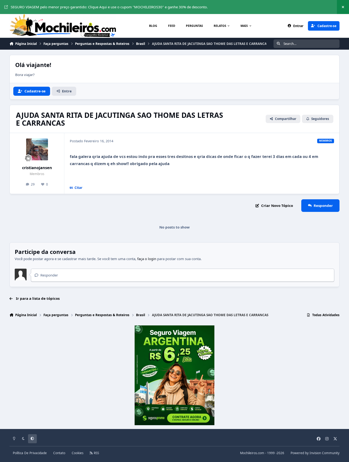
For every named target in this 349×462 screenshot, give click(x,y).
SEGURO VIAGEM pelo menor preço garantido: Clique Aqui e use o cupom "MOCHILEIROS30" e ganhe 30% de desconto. (109, 7)
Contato (59, 453)
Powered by (315, 453)
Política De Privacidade (30, 453)
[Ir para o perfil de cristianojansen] (37, 149)
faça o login (146, 258)
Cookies (77, 453)
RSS (96, 453)
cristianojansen (37, 167)
